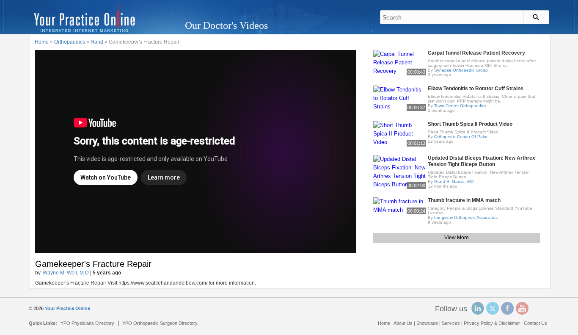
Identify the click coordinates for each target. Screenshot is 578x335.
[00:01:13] (399, 133)
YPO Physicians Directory (87, 323)
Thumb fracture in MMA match (464, 200)
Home (42, 42)
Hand (97, 42)
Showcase (427, 323)
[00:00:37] (399, 97)
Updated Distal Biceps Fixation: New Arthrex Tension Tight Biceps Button (481, 161)
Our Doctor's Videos (226, 25)
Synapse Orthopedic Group (461, 70)
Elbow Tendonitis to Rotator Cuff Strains (475, 88)
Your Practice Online (67, 308)
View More (456, 238)
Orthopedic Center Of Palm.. (462, 136)
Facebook (507, 308)
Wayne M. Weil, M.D (66, 273)
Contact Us (535, 323)
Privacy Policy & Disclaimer (492, 323)
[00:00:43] (399, 62)
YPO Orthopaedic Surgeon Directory (160, 323)
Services (451, 323)
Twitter (492, 308)
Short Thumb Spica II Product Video (470, 124)
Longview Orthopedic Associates (466, 217)
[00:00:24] (399, 205)
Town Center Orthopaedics (460, 105)
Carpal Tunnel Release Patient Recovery (476, 53)
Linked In (477, 308)
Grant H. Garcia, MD (453, 181)
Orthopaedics (69, 42)
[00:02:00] (399, 171)
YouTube (522, 308)
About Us (403, 323)
